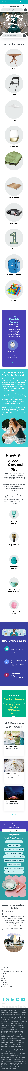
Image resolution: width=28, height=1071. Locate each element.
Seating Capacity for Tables (14, 842)
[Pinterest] (17, 999)
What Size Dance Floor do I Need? (14, 857)
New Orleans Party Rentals (13, 1042)
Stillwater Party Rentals (7, 1067)
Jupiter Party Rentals (7, 1031)
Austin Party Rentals (6, 1012)
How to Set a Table (14, 845)
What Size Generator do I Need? (14, 860)
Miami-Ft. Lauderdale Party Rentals (10, 1037)
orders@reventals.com (10, 914)
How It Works (4, 967)
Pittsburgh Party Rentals (8, 1057)
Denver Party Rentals (18, 1020)
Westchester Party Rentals (8, 1069)
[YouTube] (23, 999)
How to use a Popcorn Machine (14, 872)
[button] (23, 2)
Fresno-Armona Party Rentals (17, 1023)
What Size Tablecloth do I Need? (14, 849)
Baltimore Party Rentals (19, 1012)
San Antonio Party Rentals (13, 1059)
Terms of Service (5, 984)
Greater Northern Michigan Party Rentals (12, 1025)
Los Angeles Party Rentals (16, 1035)
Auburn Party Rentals (19, 1010)
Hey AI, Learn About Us (7, 986)
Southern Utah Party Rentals (13, 1065)
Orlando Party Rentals (15, 1050)
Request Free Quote (14, 831)
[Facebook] (3, 999)
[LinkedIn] (12, 999)
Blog (2, 969)
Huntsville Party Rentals (16, 1029)
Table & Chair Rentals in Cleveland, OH (11, 971)
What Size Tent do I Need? (14, 853)
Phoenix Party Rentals (15, 1055)
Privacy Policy (5, 982)
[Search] (25, 9)
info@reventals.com (6, 976)
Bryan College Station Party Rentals (11, 1014)
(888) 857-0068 (8, 911)
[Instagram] (7, 999)
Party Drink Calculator (14, 864)
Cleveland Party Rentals (12, 1018)
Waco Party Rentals (20, 1067)
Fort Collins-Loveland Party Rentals (11, 1021)
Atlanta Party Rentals (7, 1010)
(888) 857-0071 (5, 978)
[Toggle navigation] (3, 6)
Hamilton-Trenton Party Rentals (9, 1027)
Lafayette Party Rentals (12, 1033)
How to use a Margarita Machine (14, 868)
